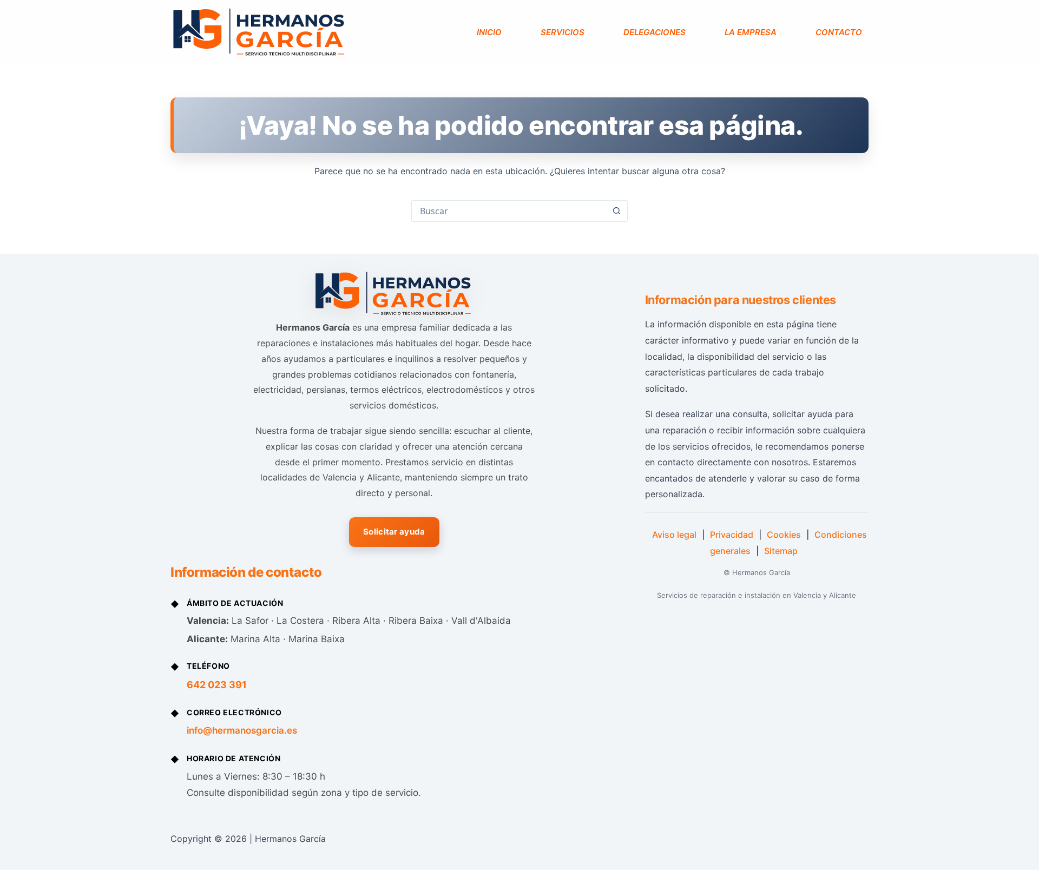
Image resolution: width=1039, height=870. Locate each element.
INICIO (489, 32)
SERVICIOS (562, 32)
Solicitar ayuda (394, 531)
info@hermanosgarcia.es (242, 730)
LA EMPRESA (751, 32)
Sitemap (781, 550)
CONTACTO (839, 32)
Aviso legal (674, 534)
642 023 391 (217, 684)
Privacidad (731, 534)
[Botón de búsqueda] (616, 211)
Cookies (784, 534)
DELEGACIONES (654, 32)
